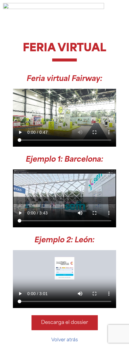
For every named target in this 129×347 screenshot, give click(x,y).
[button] (64, 118)
